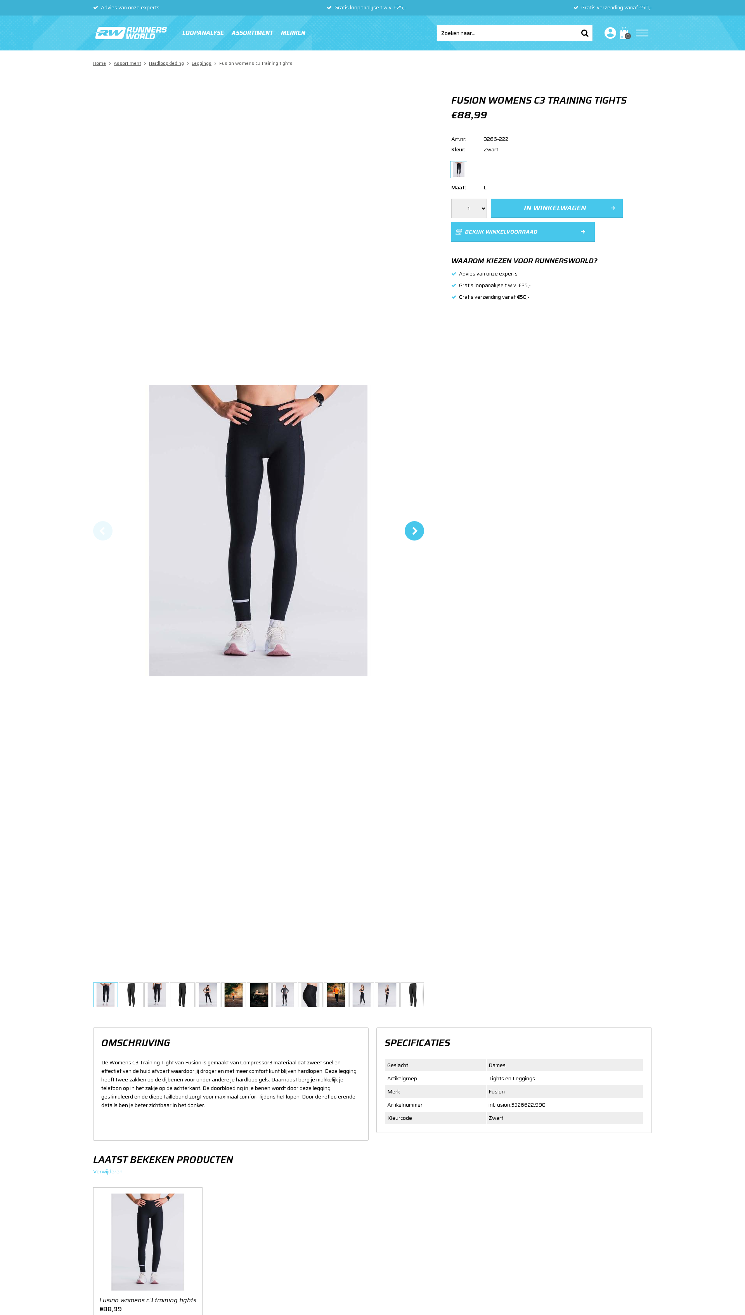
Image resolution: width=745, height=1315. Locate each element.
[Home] (130, 33)
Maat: (458, 187)
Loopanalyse (203, 33)
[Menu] (642, 33)
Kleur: (458, 149)
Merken (293, 33)
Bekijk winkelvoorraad (501, 231)
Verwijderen (108, 1171)
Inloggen (609, 33)
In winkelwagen (555, 208)
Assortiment (252, 33)
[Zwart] (458, 169)
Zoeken (585, 33)
